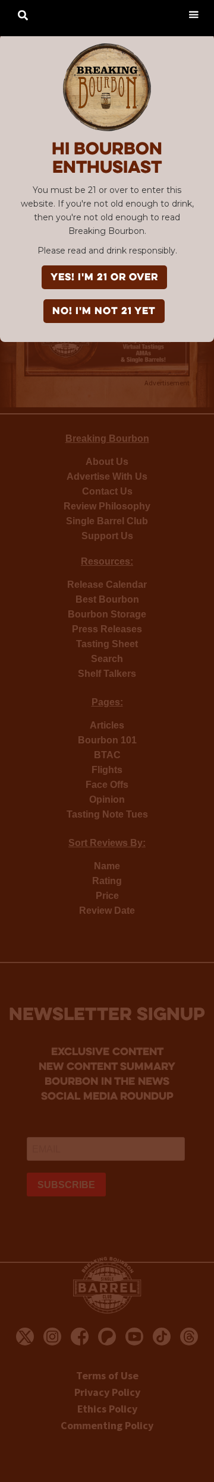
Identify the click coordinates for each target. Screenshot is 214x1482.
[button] (193, 14)
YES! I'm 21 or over (104, 278)
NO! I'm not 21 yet (104, 311)
